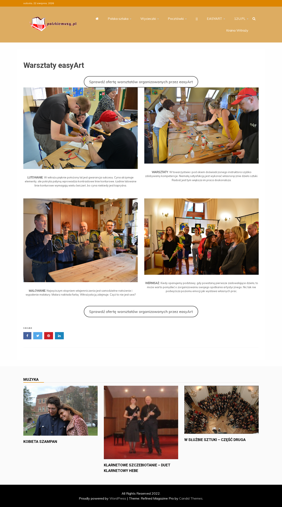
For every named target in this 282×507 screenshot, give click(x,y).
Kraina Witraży (237, 30)
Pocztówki (176, 19)
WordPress (117, 498)
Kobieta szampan (40, 441)
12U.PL (239, 19)
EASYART (214, 19)
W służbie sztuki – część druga (215, 439)
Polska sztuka (118, 19)
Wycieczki (148, 19)
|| (197, 19)
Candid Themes (191, 498)
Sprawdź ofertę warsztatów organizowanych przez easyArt (141, 81)
